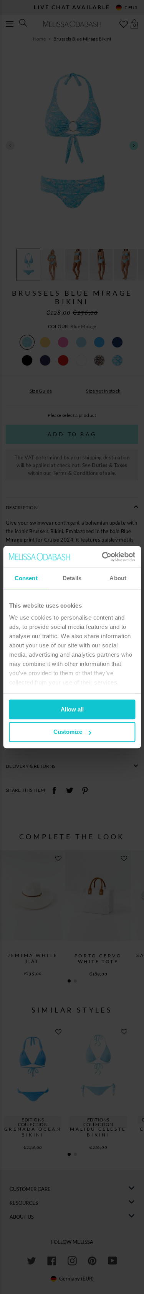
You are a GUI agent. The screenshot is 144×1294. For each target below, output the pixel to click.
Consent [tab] (26, 578)
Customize (67, 732)
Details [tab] (72, 578)
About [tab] (117, 578)
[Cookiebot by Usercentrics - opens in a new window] (102, 557)
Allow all (72, 709)
